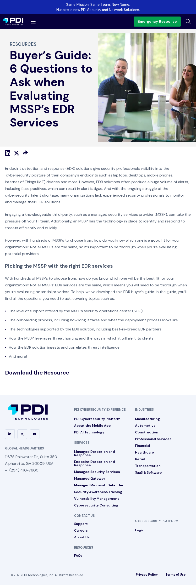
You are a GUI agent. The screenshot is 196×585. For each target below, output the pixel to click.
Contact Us (84, 516)
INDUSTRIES (144, 410)
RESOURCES (83, 547)
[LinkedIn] (7, 153)
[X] (16, 153)
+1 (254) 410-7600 (21, 470)
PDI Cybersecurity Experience (100, 410)
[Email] (25, 153)
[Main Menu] (33, 21)
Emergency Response (157, 21)
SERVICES (82, 443)
